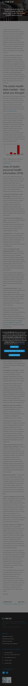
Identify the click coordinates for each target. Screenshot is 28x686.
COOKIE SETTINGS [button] (14, 355)
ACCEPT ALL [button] (14, 346)
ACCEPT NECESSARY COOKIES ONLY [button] (14, 351)
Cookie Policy (21, 343)
